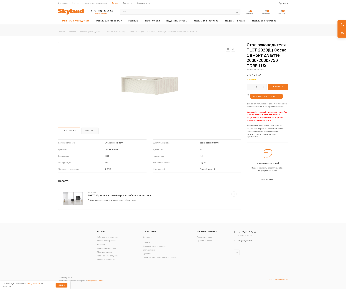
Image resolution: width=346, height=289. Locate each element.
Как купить (90, 131)
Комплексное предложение (154, 246)
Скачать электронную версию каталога (159, 257)
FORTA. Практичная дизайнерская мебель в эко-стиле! (119, 195)
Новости (146, 242)
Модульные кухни (104, 252)
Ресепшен (101, 244)
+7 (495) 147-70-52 (103, 10)
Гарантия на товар (204, 241)
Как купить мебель (207, 231)
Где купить (147, 254)
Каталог (101, 231)
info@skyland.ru (245, 240)
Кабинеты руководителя (107, 237)
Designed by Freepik (95, 281)
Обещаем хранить (34, 284)
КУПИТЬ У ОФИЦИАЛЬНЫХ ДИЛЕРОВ (266, 96)
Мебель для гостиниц (106, 260)
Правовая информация (278, 279)
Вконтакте (236, 252)
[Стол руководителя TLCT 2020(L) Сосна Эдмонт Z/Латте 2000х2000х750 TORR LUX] (149, 85)
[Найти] (237, 12)
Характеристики (69, 131)
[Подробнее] (234, 194)
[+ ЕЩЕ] (284, 20)
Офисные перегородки (106, 248)
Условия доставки (204, 237)
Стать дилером (149, 250)
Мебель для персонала (106, 241)
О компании (149, 231)
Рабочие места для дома (107, 256)
